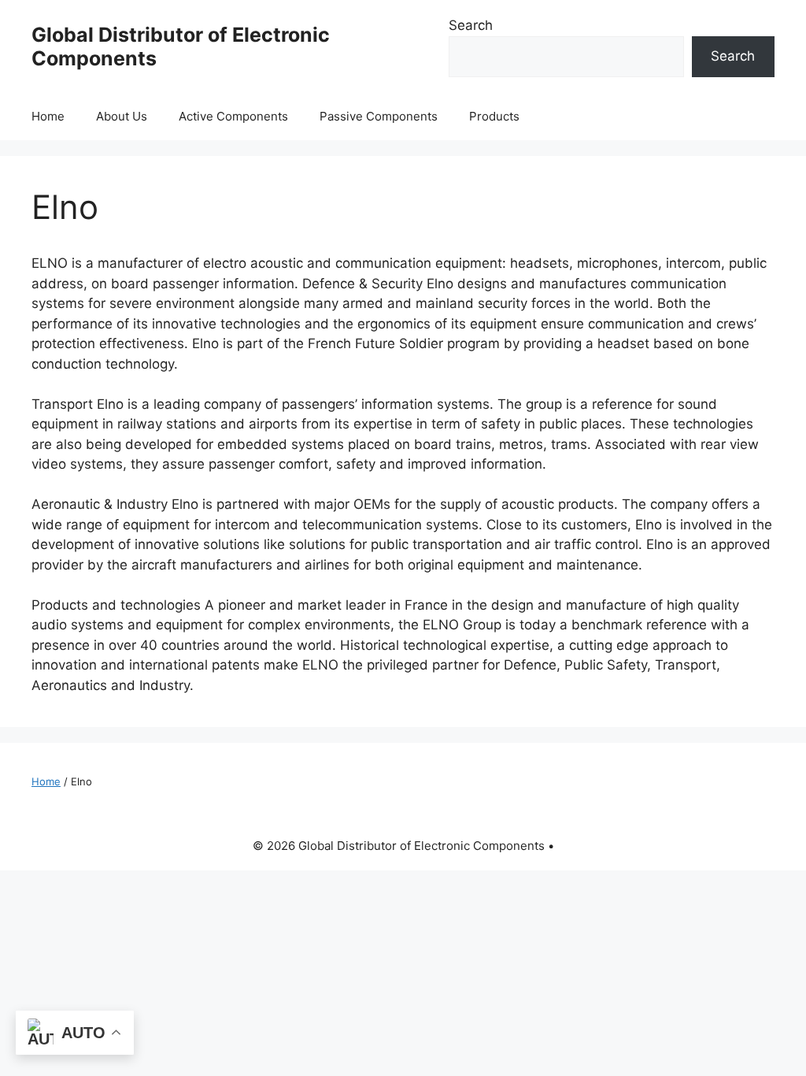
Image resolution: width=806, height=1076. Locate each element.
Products (494, 116)
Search (471, 25)
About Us (121, 116)
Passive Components (379, 116)
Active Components (233, 116)
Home (48, 116)
